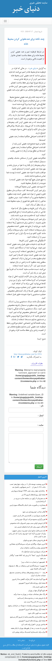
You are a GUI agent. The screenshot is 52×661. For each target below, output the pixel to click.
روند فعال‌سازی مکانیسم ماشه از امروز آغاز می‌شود (28, 617)
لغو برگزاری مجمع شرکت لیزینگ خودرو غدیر (30, 519)
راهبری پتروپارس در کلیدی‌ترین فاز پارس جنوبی (29, 516)
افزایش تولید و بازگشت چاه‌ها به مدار (33, 548)
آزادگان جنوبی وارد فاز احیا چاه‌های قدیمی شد (30, 527)
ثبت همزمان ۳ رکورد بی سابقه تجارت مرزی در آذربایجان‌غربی (30, 499)
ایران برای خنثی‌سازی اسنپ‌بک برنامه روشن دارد (29, 632)
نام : (37, 405)
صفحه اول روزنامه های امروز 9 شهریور (32, 583)
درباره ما (32, 640)
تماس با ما (21, 640)
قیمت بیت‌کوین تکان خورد (37, 613)
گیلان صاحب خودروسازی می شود (34, 512)
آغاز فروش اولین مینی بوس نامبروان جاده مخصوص (28, 523)
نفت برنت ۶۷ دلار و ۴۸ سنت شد (35, 602)
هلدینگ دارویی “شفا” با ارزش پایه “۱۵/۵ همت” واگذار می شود (28, 556)
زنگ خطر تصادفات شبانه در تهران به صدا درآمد (30, 594)
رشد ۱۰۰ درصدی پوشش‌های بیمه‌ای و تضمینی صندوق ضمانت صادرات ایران (27, 574)
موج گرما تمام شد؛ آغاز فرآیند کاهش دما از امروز (29, 579)
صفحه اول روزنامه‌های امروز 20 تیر (34, 495)
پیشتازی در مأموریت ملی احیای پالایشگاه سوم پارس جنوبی (28, 506)
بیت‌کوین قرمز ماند (39, 587)
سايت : (37, 424)
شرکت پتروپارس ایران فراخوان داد (33, 552)
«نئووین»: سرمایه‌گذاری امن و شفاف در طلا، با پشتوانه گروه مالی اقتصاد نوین (27, 567)
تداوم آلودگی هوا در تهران (37, 590)
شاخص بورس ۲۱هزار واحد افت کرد (33, 624)
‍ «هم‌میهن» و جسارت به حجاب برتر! (33, 562)
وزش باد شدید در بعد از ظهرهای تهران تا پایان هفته (28, 628)
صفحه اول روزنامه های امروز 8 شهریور (32, 609)
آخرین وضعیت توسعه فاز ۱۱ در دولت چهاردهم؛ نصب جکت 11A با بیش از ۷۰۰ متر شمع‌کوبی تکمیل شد (28, 485)
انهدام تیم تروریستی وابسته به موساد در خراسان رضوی (27, 606)
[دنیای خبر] (29, 9)
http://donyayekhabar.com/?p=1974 (27, 354)
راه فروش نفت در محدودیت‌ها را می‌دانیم (31, 598)
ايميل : (37, 415)
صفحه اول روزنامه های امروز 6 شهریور (32, 621)
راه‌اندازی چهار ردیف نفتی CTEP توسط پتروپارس (28, 491)
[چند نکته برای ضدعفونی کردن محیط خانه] (14, 357)
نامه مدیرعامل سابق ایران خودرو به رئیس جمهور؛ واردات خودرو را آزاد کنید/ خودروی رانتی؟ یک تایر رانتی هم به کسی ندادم (27, 533)
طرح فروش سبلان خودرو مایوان (34, 540)
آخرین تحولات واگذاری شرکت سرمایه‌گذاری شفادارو (28, 544)
